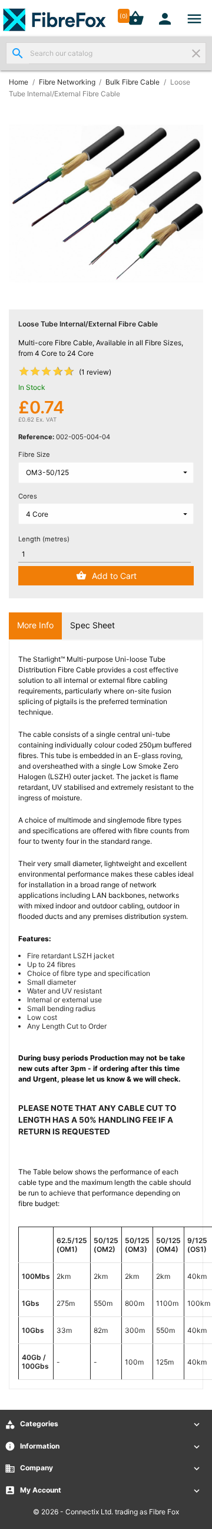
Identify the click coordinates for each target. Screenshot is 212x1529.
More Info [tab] (35, 625)
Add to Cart (114, 576)
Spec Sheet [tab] (92, 625)
